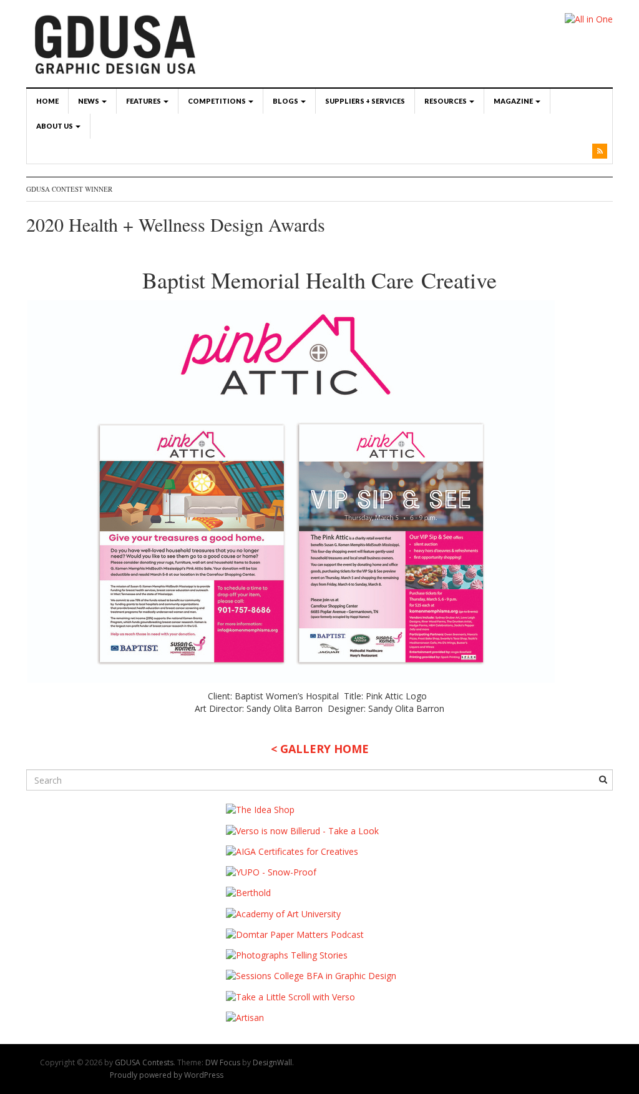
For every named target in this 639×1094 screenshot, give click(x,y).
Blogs (286, 101)
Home (47, 101)
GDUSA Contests (144, 1062)
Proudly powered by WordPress (166, 1075)
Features (144, 101)
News (89, 101)
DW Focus (222, 1062)
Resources (446, 101)
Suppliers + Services (365, 101)
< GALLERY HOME (320, 748)
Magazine (514, 101)
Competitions (217, 101)
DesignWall (272, 1062)
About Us (55, 126)
